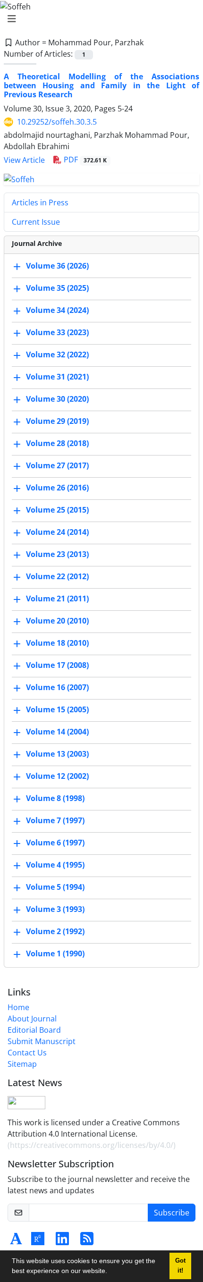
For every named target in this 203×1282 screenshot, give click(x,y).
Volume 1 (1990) (55, 953)
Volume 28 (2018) (57, 443)
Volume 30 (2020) (57, 399)
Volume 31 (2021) (57, 376)
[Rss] (87, 1241)
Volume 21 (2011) (57, 598)
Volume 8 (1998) (55, 798)
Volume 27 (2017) (57, 465)
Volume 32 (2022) (57, 354)
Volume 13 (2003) (57, 754)
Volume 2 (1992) (55, 931)
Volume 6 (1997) (55, 842)
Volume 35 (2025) (57, 288)
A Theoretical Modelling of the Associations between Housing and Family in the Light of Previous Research (101, 85)
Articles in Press (40, 202)
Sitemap (22, 1064)
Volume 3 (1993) (55, 909)
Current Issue (36, 222)
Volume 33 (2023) (57, 332)
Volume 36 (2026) (57, 266)
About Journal (32, 1018)
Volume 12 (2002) (57, 776)
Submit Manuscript (42, 1041)
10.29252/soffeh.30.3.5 (57, 122)
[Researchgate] (37, 1241)
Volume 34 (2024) (57, 310)
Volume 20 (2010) (57, 621)
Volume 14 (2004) (57, 731)
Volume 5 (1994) (55, 887)
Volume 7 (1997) (55, 820)
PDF (84, 159)
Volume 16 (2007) (57, 687)
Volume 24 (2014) (57, 532)
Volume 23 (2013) (57, 554)
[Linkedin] (62, 1241)
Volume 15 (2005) (57, 709)
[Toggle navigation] (98, 18)
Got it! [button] (180, 1265)
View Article (24, 160)
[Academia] (16, 1241)
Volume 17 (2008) (57, 665)
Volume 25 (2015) (57, 510)
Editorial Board (34, 1030)
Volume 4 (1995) (55, 865)
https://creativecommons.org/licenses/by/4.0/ (91, 1145)
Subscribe (171, 1212)
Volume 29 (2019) (57, 421)
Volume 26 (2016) (57, 487)
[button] (110, 1272)
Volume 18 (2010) (57, 643)
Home (18, 1007)
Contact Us (27, 1052)
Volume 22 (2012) (57, 576)
